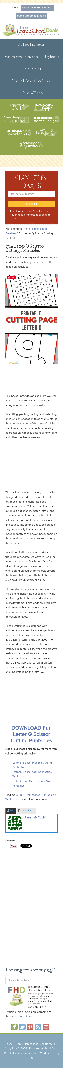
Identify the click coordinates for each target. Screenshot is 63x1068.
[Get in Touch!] (46, 1029)
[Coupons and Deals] (19, 107)
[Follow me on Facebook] (14, 1029)
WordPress (45, 1053)
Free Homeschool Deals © (31, 30)
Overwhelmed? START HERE (37, 7)
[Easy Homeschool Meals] (46, 132)
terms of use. (25, 1016)
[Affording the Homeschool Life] (18, 132)
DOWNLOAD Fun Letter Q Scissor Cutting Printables (31, 734)
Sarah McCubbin (36, 817)
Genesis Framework (25, 1053)
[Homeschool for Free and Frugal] (46, 119)
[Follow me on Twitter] (22, 1029)
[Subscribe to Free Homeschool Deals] (38, 1029)
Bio (11, 810)
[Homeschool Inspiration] (31, 146)
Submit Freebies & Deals (31, 16)
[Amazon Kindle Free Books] (16, 119)
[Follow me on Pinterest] (30, 1029)
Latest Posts (28, 810)
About (14, 7)
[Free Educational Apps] (43, 107)
